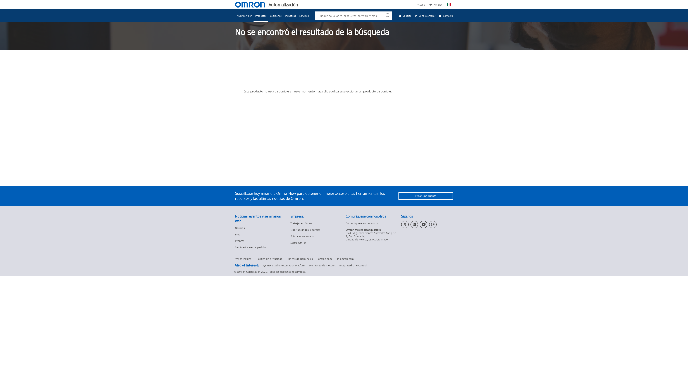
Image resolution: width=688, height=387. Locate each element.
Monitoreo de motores (322, 265)
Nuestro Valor (244, 15)
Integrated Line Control (353, 265)
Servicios (304, 15)
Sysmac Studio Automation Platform (283, 265)
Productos (260, 15)
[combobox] (353, 16)
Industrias (290, 15)
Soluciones (275, 15)
